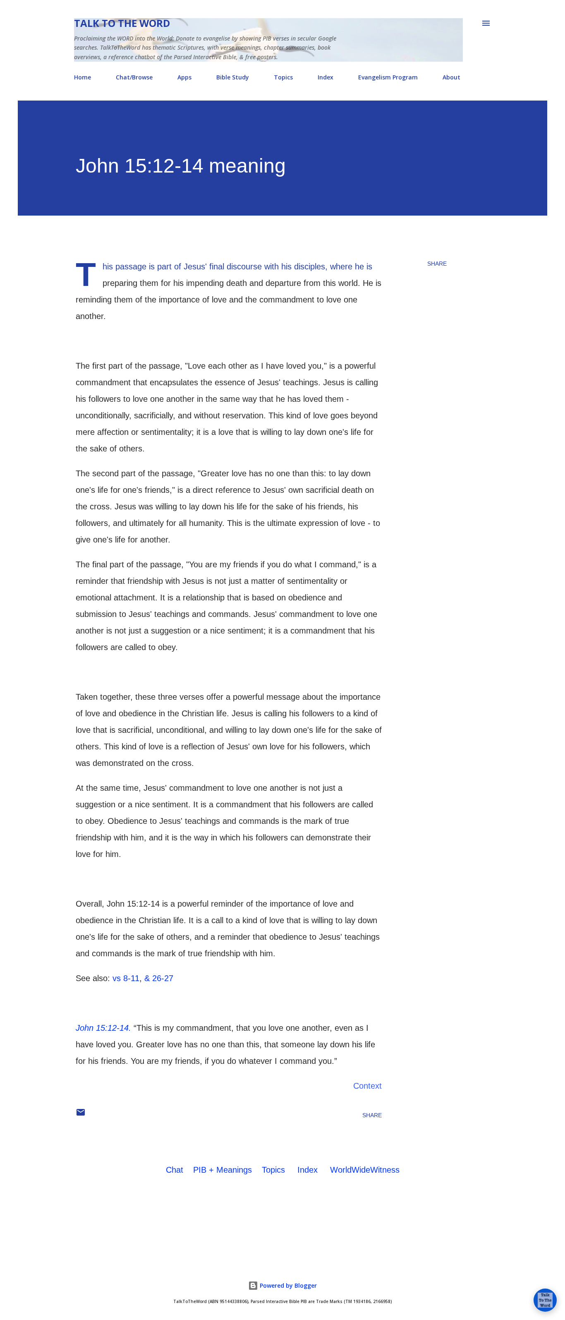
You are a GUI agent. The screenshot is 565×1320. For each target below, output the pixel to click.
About (451, 77)
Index (325, 77)
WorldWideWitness (365, 1169)
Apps (184, 77)
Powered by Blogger (287, 1285)
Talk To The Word (122, 23)
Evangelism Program (388, 77)
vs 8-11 (126, 978)
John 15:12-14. (103, 1027)
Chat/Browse (134, 77)
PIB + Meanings (222, 1169)
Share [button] (437, 263)
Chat (174, 1169)
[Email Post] (81, 1115)
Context (367, 1085)
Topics (283, 77)
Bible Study (232, 77)
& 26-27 (158, 978)
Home (82, 77)
